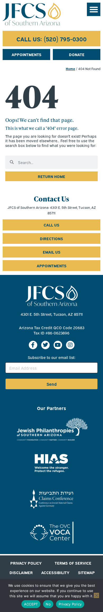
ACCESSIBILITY (55, 572)
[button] (93, 9)
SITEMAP (86, 572)
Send (51, 384)
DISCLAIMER (21, 572)
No (48, 604)
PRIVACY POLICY (26, 562)
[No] (96, 595)
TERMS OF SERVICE (73, 562)
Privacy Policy (70, 604)
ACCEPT (31, 604)
